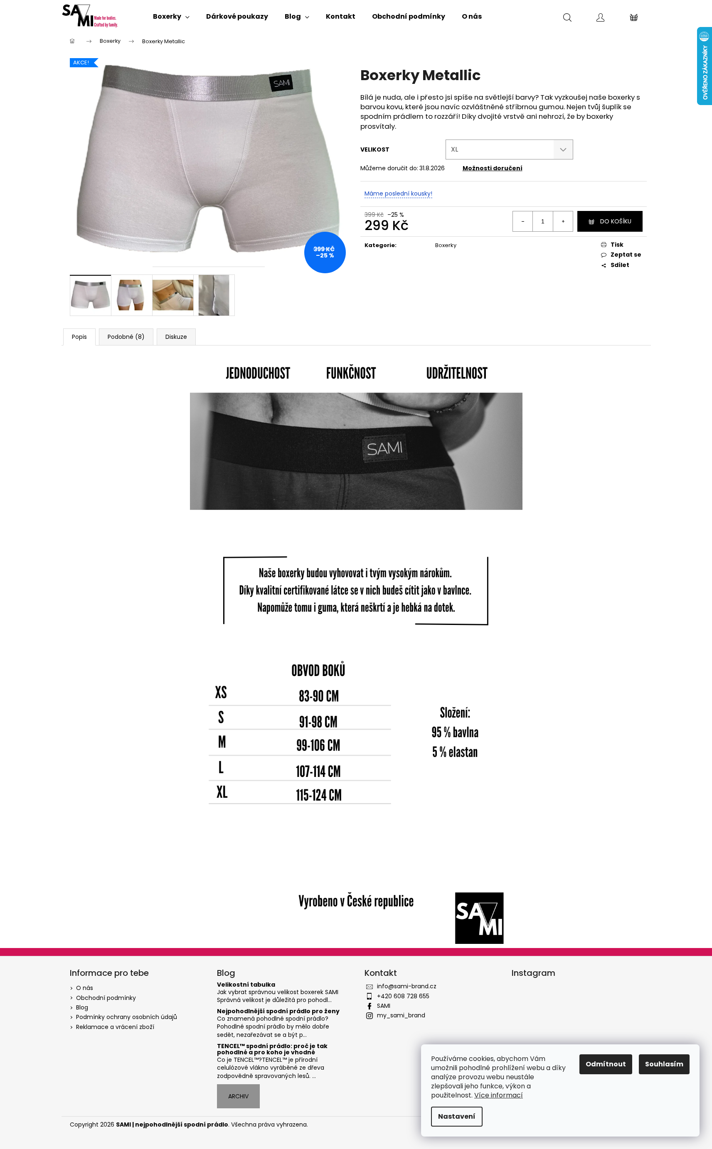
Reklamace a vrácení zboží (115, 1027)
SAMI (383, 1006)
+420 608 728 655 (403, 996)
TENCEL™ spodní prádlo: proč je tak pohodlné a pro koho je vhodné (272, 1049)
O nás (84, 988)
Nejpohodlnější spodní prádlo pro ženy (278, 1011)
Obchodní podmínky (106, 998)
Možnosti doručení (492, 168)
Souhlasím (664, 1064)
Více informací (498, 1095)
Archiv (238, 1096)
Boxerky (445, 245)
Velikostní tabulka (246, 985)
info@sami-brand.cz (406, 986)
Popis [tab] (79, 337)
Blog (82, 1007)
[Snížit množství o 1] (523, 221)
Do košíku (615, 221)
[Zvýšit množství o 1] (563, 221)
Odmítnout (606, 1064)
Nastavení (456, 1116)
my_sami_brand (401, 1015)
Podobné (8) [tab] (126, 337)
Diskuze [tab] (176, 337)
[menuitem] (171, 16)
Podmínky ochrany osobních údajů (126, 1017)
